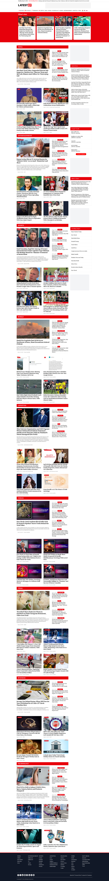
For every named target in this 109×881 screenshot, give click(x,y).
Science (62, 861)
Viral (72, 864)
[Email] (34, 875)
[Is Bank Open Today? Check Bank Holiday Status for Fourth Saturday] (55, 753)
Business (73, 861)
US (38, 17)
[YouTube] (25, 875)
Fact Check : (86, 856)
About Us (84, 857)
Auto (72, 863)
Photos (72, 866)
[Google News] (31, 875)
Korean (29, 864)
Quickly (22, 10)
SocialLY (73, 869)
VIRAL (79, 10)
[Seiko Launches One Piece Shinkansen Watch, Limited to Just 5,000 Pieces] (55, 843)
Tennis (40, 863)
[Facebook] (18, 875)
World (72, 857)
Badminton (41, 864)
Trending (35, 10)
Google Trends (75, 128)
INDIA (46, 10)
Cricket (57, 17)
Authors (62, 857)
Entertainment (33, 856)
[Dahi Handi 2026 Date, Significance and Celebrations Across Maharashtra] (55, 102)
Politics (19, 857)
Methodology (85, 861)
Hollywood (30, 859)
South (29, 863)
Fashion (51, 861)
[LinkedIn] (29, 875)
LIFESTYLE (75, 10)
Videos (72, 868)
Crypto (42, 10)
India (19, 856)
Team (83, 866)
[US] (85, 10)
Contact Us (84, 875)
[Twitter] (20, 875)
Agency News (64, 863)
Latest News (74, 66)
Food (51, 857)
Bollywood (30, 857)
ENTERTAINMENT (68, 10)
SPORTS (61, 10)
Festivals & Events (53, 864)
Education (19, 861)
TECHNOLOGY (55, 10)
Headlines (64, 856)
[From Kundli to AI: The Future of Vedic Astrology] (55, 488)
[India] (83, 10)
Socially (28, 10)
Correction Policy (86, 859)
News (20, 17)
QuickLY (62, 864)
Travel (51, 859)
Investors (90, 875)
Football (40, 859)
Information (20, 859)
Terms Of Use (78, 875)
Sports (41, 856)
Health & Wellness (54, 863)
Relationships (53, 866)
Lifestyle (53, 856)
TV (28, 861)
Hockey (40, 866)
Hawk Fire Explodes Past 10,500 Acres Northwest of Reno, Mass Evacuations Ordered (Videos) (54, 1)
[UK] (87, 10)
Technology (74, 859)
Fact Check (63, 859)
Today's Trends (81, 154)
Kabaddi (41, 861)
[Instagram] (27, 875)
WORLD (49, 10)
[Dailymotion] (23, 875)
